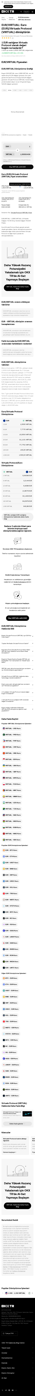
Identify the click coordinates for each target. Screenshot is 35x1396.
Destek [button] (4, 1363)
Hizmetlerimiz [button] (7, 1358)
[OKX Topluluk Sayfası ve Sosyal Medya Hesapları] (16, 1390)
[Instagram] (9, 1390)
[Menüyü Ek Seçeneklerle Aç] (32, 11)
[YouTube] (13, 1390)
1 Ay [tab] (20, 90)
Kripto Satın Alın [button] (8, 1368)
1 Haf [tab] (14, 90)
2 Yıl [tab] (31, 90)
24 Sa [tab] (9, 90)
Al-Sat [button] (4, 1378)
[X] (2, 1390)
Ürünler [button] (4, 1353)
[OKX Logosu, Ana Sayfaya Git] (8, 11)
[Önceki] (3, 1293)
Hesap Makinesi (12, 18)
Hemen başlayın (9, 1152)
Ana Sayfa (4, 18)
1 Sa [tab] (4, 90)
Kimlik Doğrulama (20, 582)
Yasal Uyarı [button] (6, 1348)
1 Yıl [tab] (25, 90)
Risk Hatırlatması (15, 1267)
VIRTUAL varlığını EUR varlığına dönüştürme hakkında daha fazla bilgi (16, 517)
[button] (21, 11)
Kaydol (26, 11)
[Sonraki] (32, 1293)
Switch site (8, 6)
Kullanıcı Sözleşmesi (18, 1271)
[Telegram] (6, 1390)
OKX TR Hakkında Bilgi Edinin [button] (13, 1343)
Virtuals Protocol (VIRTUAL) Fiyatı (21, 212)
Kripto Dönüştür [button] (8, 1373)
